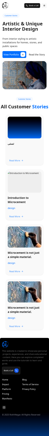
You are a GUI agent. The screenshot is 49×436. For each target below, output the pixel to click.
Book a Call (34, 5)
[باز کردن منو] (44, 5)
